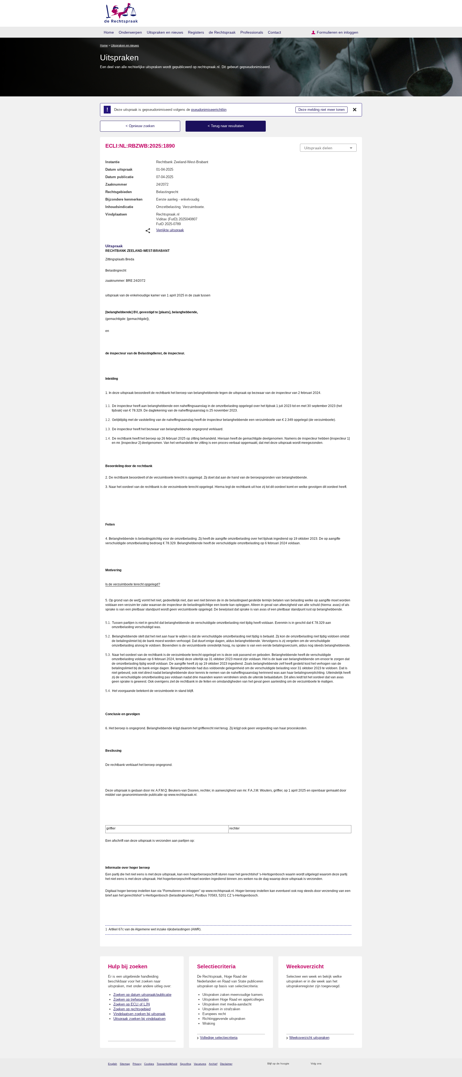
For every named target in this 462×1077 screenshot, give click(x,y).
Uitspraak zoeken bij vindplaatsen (139, 1019)
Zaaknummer (116, 184)
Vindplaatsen (116, 214)
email (301, 1064)
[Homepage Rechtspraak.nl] (119, 12)
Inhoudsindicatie (119, 207)
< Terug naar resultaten (226, 126)
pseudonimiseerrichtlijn (208, 110)
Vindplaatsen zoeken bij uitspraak (139, 1014)
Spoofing (185, 1063)
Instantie (112, 162)
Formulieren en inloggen (337, 32)
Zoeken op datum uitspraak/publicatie (142, 995)
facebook (333, 1064)
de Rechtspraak (222, 32)
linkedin (347, 1064)
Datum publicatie (119, 177)
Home (109, 32)
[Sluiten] (354, 109)
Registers (196, 32)
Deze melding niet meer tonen (321, 110)
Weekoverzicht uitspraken (309, 1038)
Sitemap (125, 1063)
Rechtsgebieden (118, 192)
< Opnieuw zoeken (140, 126)
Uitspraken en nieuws (165, 32)
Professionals (251, 32)
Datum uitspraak (118, 169)
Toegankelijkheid (167, 1063)
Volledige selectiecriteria (218, 1038)
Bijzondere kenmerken (124, 199)
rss (294, 1064)
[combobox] (328, 147)
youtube (354, 1064)
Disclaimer (226, 1063)
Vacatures (200, 1063)
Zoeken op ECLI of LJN (131, 1004)
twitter (326, 1064)
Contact (274, 32)
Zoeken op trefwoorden (131, 999)
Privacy (137, 1063)
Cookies (149, 1063)
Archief (213, 1063)
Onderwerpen (130, 32)
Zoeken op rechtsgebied (132, 1009)
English (112, 1063)
